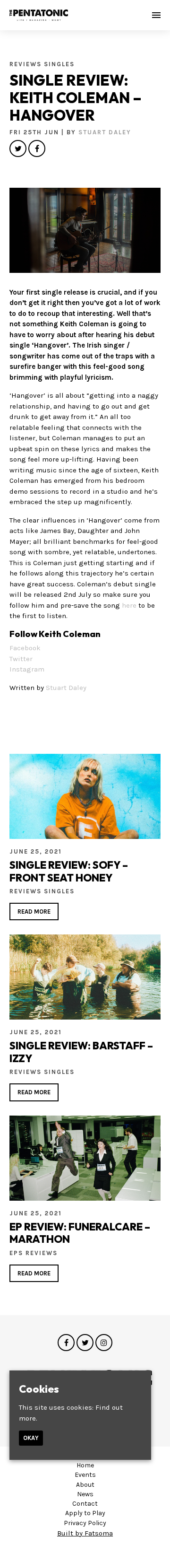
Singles (59, 64)
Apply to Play (85, 1513)
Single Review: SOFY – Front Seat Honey (68, 871)
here (129, 605)
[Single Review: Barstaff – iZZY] (85, 977)
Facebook (25, 648)
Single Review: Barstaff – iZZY (81, 1051)
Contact (85, 1504)
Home (85, 1465)
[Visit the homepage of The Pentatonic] (38, 15)
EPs (17, 1252)
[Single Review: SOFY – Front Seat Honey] (85, 796)
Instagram (26, 669)
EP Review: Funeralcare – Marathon (79, 1233)
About (85, 1485)
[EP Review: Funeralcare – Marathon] (85, 1158)
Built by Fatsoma (85, 1533)
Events (85, 1475)
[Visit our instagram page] (103, 1343)
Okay (31, 1437)
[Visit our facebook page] (36, 149)
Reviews (26, 64)
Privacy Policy (85, 1523)
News (85, 1494)
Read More (34, 911)
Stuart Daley (104, 132)
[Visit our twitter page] (17, 149)
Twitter (21, 658)
